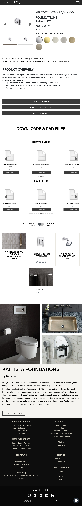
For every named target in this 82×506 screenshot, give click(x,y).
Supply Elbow (38, 59)
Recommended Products (29, 224)
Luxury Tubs (21, 434)
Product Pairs (50, 224)
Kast (61, 479)
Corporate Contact (21, 462)
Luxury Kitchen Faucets (21, 443)
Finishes (61, 428)
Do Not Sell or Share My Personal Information (21, 475)
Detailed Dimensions (41, 107)
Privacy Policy (21, 470)
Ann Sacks (61, 471)
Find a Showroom (41, 101)
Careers (21, 459)
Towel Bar (41, 289)
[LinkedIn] (47, 495)
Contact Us (61, 462)
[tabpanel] (41, 263)
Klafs (61, 477)
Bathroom (15, 59)
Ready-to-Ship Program (61, 436)
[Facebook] (41, 495)
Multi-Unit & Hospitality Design (61, 434)
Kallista (5, 59)
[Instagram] (29, 495)
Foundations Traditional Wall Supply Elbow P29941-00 (27, 62)
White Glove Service (21, 464)
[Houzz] (52, 495)
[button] (76, 500)
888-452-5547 (60, 459)
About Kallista (61, 425)
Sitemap (21, 478)
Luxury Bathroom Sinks (21, 428)
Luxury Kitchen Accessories (21, 449)
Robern (61, 474)
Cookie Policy (21, 473)
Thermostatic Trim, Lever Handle (41, 255)
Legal (21, 467)
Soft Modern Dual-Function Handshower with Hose (14, 255)
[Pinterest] (35, 495)
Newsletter (61, 446)
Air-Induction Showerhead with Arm (67, 256)
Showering (25, 59)
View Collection (14, 413)
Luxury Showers (21, 431)
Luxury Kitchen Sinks (21, 446)
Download (41, 173)
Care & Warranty (41, 113)
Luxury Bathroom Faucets (21, 425)
